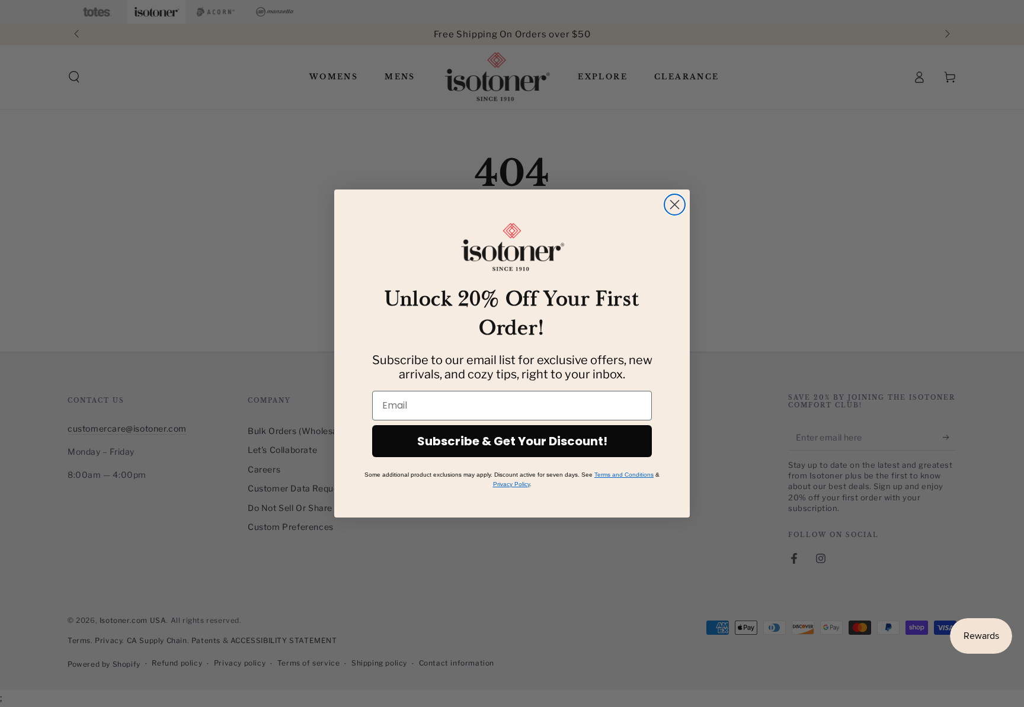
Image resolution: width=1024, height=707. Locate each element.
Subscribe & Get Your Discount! (512, 441)
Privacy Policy (511, 484)
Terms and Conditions (624, 474)
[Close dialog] (674, 204)
